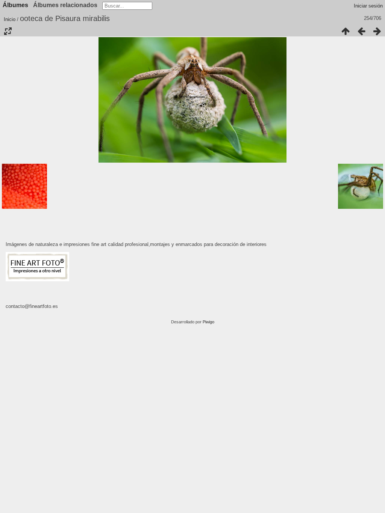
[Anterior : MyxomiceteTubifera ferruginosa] (361, 31)
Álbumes (15, 5)
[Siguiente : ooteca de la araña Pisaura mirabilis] (377, 31)
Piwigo (208, 322)
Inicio (9, 19)
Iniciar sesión (368, 6)
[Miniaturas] (345, 31)
